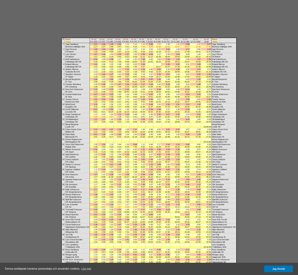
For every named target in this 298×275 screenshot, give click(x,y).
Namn (68, 39)
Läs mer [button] (86, 268)
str (92, 39)
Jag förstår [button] (278, 268)
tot (95, 39)
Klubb (68, 42)
